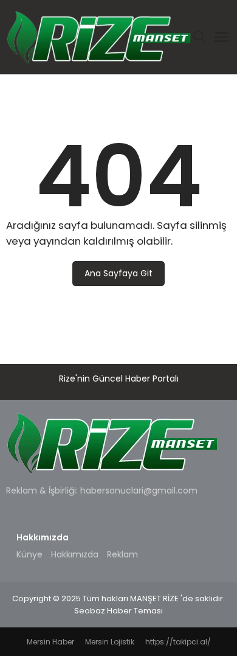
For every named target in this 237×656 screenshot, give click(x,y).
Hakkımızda (74, 554)
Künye (29, 554)
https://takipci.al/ (178, 642)
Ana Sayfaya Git (118, 273)
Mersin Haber (50, 642)
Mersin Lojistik (109, 642)
